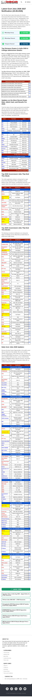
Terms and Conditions (8, 673)
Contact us (6, 667)
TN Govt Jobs (6, 652)
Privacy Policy (6, 671)
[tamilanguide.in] (9, 2)
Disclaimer (6, 669)
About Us (5, 665)
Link (29, 83)
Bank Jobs (6, 656)
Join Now (25, 32)
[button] (21, 2)
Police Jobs (6, 660)
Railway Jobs (6, 654)
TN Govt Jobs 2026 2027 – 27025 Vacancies (13, 599)
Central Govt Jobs (7, 658)
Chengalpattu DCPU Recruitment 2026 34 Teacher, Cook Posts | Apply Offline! (15, 605)
